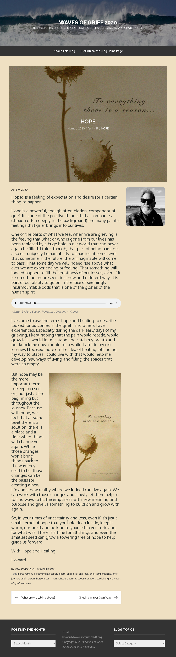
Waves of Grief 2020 (88, 22)
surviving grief (104, 578)
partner (72, 578)
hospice (40, 578)
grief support (28, 578)
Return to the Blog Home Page (102, 51)
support (91, 578)
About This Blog (64, 51)
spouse (82, 578)
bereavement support (46, 573)
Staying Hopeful (46, 568)
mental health (59, 578)
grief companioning (100, 573)
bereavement (25, 573)
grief (69, 573)
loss (48, 578)
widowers (26, 583)
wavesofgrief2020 (25, 568)
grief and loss (80, 573)
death (62, 573)
